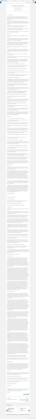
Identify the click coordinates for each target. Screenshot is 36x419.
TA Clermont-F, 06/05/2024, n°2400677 (18, 5)
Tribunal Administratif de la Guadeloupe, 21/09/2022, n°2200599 (11, 409)
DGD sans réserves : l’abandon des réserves (12, 399)
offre (20, 35)
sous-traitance (25, 190)
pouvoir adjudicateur (24, 60)
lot (25, 262)
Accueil (27, 2)
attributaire (23, 35)
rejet (16, 112)
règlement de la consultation (19, 141)
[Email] (26, 394)
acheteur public (10, 79)
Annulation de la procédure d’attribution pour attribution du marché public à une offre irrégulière (24, 400)
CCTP (22, 44)
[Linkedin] (34, 0)
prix (16, 77)
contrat (27, 312)
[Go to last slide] (7, 410)
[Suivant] (28, 410)
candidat (8, 313)
